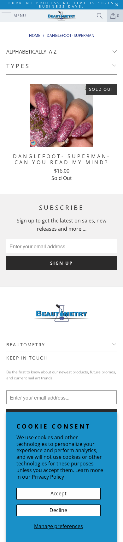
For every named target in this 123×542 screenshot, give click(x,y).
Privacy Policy (48, 476)
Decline (58, 510)
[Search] (100, 15)
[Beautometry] (61, 15)
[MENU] (3, 15)
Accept (58, 493)
